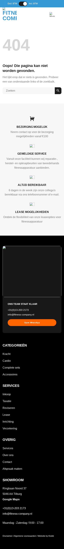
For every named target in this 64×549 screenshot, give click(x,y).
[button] (52, 14)
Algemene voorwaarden (25, 536)
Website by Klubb (46, 536)
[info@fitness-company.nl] (46, 3)
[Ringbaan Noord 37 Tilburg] (41, 3)
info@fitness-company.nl (21, 314)
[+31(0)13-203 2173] (52, 3)
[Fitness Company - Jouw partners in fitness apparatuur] (18, 14)
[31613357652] (57, 3)
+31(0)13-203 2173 (18, 310)
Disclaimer (7, 536)
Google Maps (11, 499)
